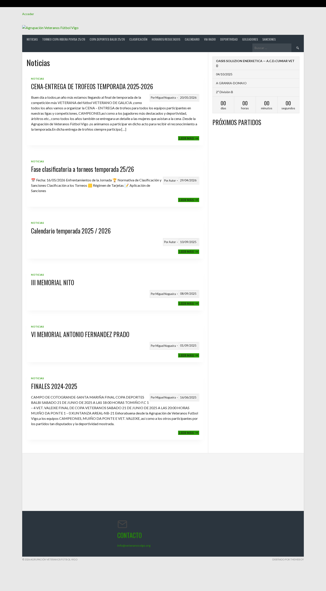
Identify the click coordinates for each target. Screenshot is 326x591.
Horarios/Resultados (166, 39)
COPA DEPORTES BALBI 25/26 (107, 39)
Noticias (32, 39)
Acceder (28, 14)
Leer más (189, 138)
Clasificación (138, 39)
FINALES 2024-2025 (54, 386)
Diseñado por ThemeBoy (288, 559)
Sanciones (269, 39)
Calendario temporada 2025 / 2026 (71, 230)
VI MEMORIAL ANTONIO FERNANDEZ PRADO (80, 334)
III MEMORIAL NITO (52, 282)
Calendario (192, 39)
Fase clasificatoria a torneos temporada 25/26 (82, 169)
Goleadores (250, 39)
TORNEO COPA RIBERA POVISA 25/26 (63, 39)
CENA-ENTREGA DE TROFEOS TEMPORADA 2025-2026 (92, 86)
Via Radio (210, 39)
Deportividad (229, 39)
